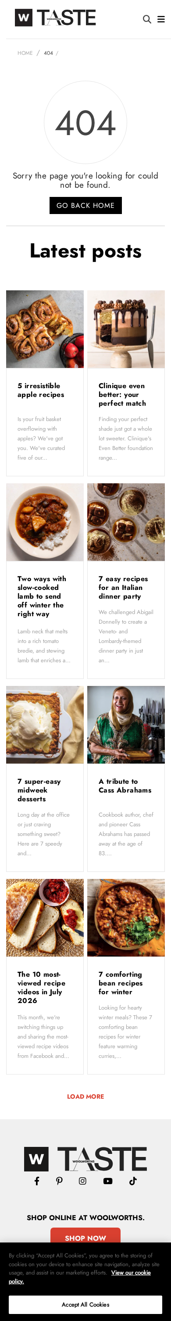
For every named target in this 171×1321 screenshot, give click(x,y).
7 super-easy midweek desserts (39, 790)
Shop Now (85, 1238)
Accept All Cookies (85, 1304)
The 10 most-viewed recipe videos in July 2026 (41, 987)
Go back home (86, 205)
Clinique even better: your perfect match (124, 394)
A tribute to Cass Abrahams (125, 785)
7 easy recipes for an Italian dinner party (123, 587)
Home (25, 53)
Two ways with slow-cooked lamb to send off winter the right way (42, 596)
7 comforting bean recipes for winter (121, 983)
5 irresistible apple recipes (42, 390)
